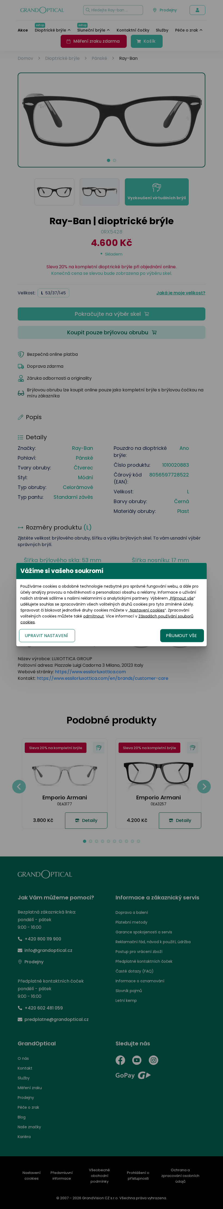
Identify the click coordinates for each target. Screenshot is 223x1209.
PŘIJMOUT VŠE (181, 635)
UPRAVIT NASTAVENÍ (46, 635)
